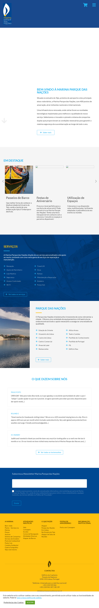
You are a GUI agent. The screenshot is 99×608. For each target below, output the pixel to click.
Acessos (8, 534)
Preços (7, 532)
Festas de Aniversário (44, 199)
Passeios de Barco (17, 197)
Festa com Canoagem (67, 527)
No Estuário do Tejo (48, 532)
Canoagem (27, 530)
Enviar (16, 503)
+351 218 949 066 (49, 585)
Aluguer (44, 526)
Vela (24, 527)
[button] (96, 181)
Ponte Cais (8, 543)
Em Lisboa (45, 530)
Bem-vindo (8, 526)
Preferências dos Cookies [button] (14, 602)
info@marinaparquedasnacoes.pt (49, 591)
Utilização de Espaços (75, 199)
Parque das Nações (48, 528)
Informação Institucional (84, 522)
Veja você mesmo (11, 550)
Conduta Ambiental (11, 545)
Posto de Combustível (12, 541)
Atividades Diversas (30, 536)
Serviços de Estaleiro (12, 539)
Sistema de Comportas (13, 537)
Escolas (25, 532)
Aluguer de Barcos (29, 538)
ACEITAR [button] (30, 602)
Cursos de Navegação (30, 534)
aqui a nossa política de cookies (29, 598)
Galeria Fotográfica (11, 547)
